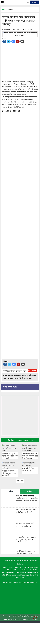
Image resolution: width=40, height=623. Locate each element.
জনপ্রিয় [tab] (29, 491)
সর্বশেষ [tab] (11, 491)
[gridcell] (20, 94)
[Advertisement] (20, 134)
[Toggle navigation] (2, 2)
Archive (10, 10)
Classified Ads (31, 582)
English (22, 582)
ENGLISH (34, 2)
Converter (14, 582)
